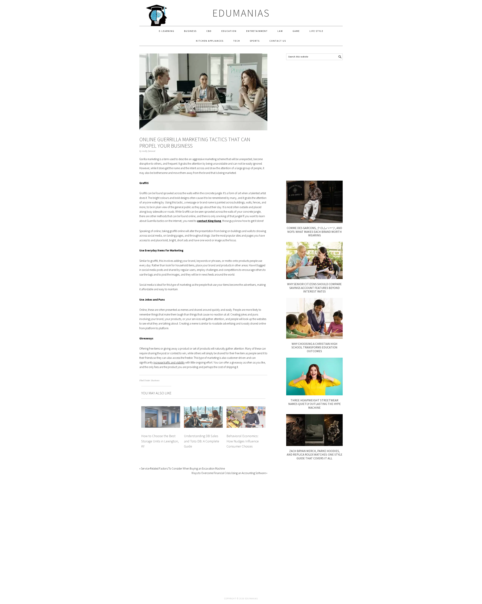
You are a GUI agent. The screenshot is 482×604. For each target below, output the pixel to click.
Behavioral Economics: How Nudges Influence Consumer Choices (243, 441)
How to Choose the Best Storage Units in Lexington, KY (160, 441)
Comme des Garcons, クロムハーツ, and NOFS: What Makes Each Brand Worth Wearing (314, 231)
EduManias (241, 12)
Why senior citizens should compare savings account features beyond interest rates (314, 287)
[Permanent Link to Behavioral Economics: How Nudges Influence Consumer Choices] (246, 408)
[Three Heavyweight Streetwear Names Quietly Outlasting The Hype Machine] (314, 394)
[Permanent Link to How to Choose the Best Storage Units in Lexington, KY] (160, 408)
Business (155, 380)
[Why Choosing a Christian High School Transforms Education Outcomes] (314, 338)
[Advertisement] (314, 120)
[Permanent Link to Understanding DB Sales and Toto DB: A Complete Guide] (203, 408)
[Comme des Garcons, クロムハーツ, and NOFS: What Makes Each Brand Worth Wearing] (314, 222)
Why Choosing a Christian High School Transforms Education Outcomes (314, 347)
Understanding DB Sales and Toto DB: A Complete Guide (201, 441)
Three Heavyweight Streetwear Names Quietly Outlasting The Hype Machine (314, 403)
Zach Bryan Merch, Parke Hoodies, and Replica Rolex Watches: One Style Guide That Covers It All (314, 454)
